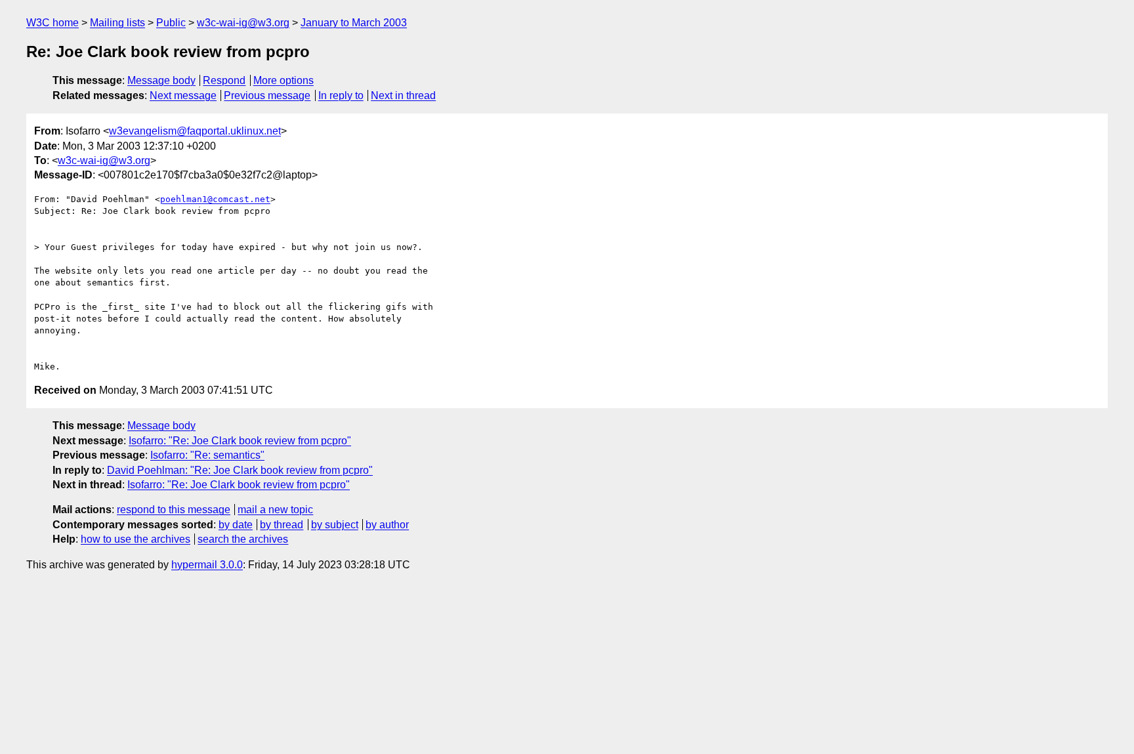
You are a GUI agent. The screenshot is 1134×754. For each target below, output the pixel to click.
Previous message (267, 95)
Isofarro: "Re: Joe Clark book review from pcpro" (240, 440)
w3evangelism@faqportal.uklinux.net (195, 130)
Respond (224, 80)
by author (387, 524)
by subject (334, 524)
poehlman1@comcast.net (215, 199)
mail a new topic (275, 509)
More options (283, 80)
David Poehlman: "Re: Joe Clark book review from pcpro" (240, 470)
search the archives (243, 539)
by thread (281, 524)
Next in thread (403, 95)
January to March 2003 (354, 22)
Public (171, 22)
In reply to (341, 95)
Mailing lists (117, 22)
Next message (183, 95)
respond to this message (173, 509)
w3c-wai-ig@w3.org (243, 22)
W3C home (52, 22)
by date (236, 524)
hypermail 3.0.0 (207, 564)
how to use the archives (135, 539)
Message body (161, 80)
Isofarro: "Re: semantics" (207, 455)
